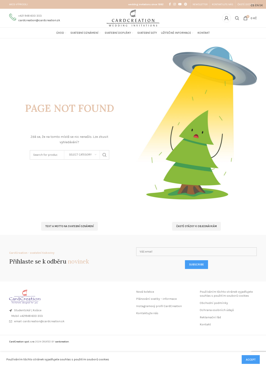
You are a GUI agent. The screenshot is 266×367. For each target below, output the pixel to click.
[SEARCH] (104, 155)
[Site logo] (133, 18)
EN (257, 5)
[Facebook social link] (170, 4)
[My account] (226, 18)
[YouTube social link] (180, 4)
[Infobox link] (34, 18)
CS (252, 5)
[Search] (237, 18)
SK (261, 5)
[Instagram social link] (174, 4)
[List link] (69, 316)
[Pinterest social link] (185, 4)
